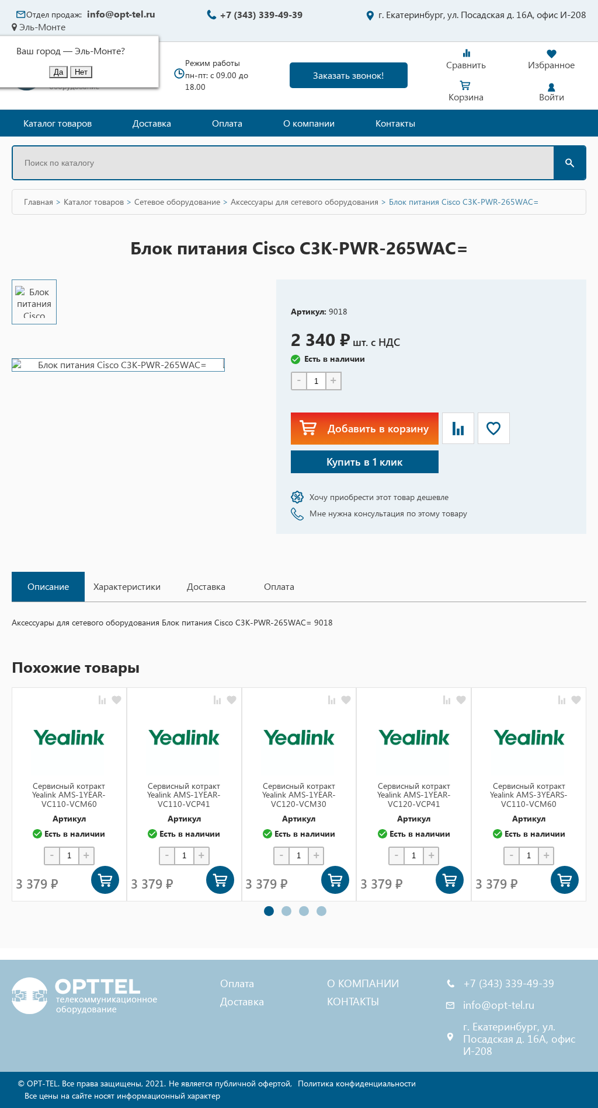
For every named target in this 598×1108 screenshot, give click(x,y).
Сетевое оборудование (177, 201)
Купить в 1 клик (364, 461)
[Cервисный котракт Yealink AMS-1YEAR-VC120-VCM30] (299, 737)
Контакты (395, 123)
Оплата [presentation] (279, 586)
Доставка (152, 123)
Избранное (551, 64)
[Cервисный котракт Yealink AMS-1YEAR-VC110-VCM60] (69, 737)
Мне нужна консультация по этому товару (388, 513)
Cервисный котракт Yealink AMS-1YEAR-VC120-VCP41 (414, 794)
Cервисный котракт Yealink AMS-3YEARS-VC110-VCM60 (529, 794)
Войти (551, 96)
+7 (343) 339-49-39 (261, 14)
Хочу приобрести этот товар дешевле (379, 496)
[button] (269, 911)
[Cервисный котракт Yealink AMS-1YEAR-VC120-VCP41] (414, 737)
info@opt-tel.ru (121, 14)
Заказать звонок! (348, 75)
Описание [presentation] (48, 586)
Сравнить (466, 64)
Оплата (227, 123)
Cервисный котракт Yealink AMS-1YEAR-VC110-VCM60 (69, 794)
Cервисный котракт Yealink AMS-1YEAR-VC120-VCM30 (299, 794)
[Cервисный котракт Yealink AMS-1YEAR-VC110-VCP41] (184, 737)
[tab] (48, 587)
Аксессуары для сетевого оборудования (304, 201)
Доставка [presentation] (206, 586)
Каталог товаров (57, 123)
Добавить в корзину (378, 428)
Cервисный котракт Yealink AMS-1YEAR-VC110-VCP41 (184, 794)
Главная (38, 201)
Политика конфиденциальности (357, 1083)
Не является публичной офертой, (230, 1083)
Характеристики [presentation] (127, 586)
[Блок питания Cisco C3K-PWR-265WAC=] (34, 301)
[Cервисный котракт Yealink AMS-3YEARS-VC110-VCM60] (529, 737)
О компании (309, 123)
